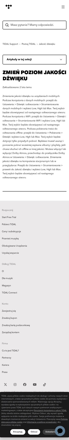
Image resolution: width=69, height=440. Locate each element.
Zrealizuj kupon (9, 318)
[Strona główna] (8, 7)
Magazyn (6, 285)
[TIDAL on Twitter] (6, 384)
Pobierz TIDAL (9, 224)
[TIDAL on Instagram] (15, 384)
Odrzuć (34, 432)
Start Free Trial (9, 217)
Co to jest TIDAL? (10, 350)
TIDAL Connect (9, 292)
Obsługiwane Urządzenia (14, 246)
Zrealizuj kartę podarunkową (16, 325)
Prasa (4, 372)
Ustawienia (50, 432)
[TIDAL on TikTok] (44, 384)
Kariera (5, 365)
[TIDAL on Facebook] (25, 384)
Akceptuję (17, 432)
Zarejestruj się (9, 311)
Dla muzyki (7, 278)
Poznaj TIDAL (28, 44)
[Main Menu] (63, 6)
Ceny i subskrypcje (11, 231)
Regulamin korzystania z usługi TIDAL (50, 410)
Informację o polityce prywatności (41, 422)
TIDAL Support (10, 44)
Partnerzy (6, 358)
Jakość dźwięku (47, 44)
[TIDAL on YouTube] (35, 384)
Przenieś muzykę (10, 238)
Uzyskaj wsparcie (10, 253)
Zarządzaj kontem (10, 332)
